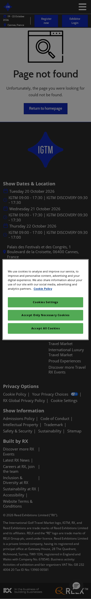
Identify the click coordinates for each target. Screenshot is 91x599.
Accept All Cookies (45, 328)
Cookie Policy (43, 288)
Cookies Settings (45, 302)
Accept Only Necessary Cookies (45, 315)
